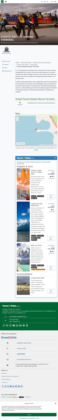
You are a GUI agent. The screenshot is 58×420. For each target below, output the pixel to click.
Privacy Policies (32, 418)
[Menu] (5, 2)
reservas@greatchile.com (24, 359)
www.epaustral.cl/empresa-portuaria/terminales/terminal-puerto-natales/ (26, 43)
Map (5, 68)
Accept (29, 414)
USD (55, 1)
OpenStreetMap (53, 145)
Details (6, 64)
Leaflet (41, 145)
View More (50, 196)
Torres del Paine (26, 62)
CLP (52, 1)
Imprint (37, 418)
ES (42, 1)
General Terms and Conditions (10, 376)
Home (17, 62)
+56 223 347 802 (21, 348)
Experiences (8, 71)
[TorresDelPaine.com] (2, 1)
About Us (4, 373)
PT (47, 1)
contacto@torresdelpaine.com (18, 316)
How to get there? (23, 64)
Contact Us (5, 382)
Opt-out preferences (23, 418)
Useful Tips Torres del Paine (42, 62)
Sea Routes (33, 64)
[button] (55, 403)
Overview (7, 61)
